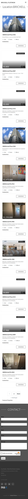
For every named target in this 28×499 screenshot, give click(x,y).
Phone (3, 435)
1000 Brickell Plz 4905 (8, 221)
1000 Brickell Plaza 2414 (9, 297)
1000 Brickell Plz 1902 (8, 259)
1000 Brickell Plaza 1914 (9, 108)
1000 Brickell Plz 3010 (8, 372)
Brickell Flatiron (8, 2)
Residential (21, 166)
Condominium (5, 41)
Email (2, 430)
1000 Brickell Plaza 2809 (9, 334)
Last (2, 426)
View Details (21, 45)
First (2, 421)
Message (3, 441)
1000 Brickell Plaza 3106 (9, 146)
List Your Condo (4, 479)
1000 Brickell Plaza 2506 (9, 34)
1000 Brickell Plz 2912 (8, 184)
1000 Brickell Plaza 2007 (9, 71)
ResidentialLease (20, 17)
